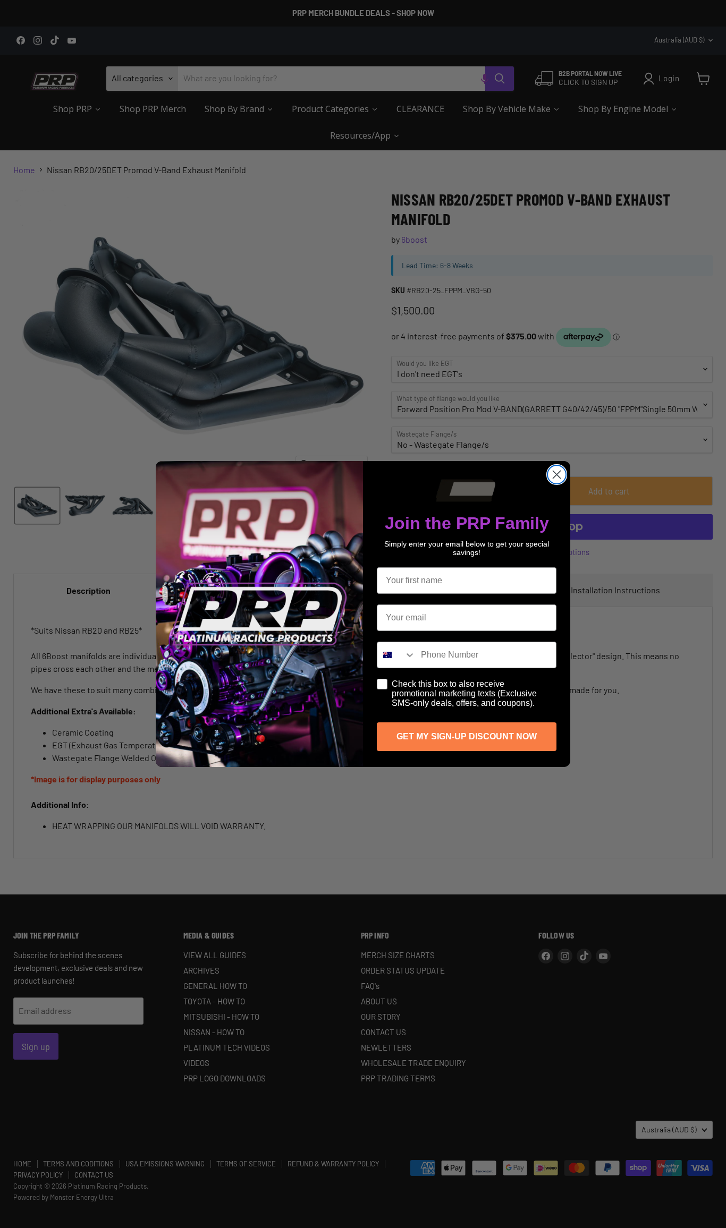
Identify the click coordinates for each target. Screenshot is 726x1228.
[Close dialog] (556, 474)
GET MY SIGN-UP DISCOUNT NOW (466, 736)
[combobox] (396, 655)
